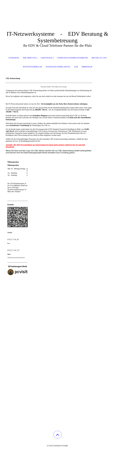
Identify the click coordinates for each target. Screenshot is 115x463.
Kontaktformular (32, 67)
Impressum (87, 67)
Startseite (14, 58)
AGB (76, 67)
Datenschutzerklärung (58, 67)
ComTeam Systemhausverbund (72, 58)
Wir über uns (29, 58)
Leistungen (46, 58)
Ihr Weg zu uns (99, 58)
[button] (57, 434)
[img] (57, 11)
